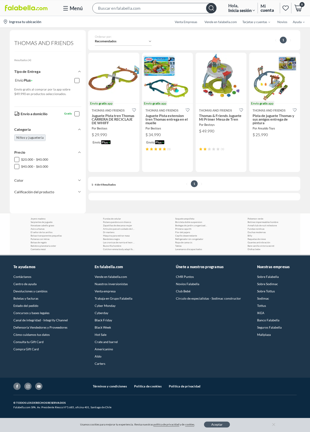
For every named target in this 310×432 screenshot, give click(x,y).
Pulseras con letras (40, 239)
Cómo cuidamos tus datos (31, 335)
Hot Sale (100, 335)
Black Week (103, 327)
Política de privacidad (184, 386)
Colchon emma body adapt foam (119, 249)
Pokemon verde (255, 218)
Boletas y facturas (25, 298)
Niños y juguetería (30, 137)
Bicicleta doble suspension (188, 222)
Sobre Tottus (266, 291)
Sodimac (263, 298)
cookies (189, 424)
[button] (154, 8)
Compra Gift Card (26, 349)
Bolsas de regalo (39, 242)
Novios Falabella (187, 284)
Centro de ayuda (25, 284)
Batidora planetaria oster (43, 245)
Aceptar (217, 424)
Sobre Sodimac (267, 284)
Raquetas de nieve (257, 239)
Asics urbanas (37, 228)
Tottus (261, 306)
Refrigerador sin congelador (189, 239)
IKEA (260, 313)
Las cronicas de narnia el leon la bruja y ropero (119, 242)
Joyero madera (38, 218)
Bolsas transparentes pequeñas (46, 235)
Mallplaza (264, 335)
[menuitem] (253, 21)
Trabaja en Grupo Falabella (113, 298)
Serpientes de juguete (41, 222)
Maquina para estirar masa (116, 235)
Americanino (104, 349)
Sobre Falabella (268, 277)
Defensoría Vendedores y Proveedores (40, 327)
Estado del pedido (25, 306)
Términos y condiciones (110, 386)
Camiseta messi (38, 249)
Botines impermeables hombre (263, 222)
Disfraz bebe (254, 249)
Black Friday (103, 320)
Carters (100, 363)
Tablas (178, 245)
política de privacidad (166, 424)
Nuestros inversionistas (111, 284)
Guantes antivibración (259, 242)
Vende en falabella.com (111, 277)
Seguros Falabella (269, 327)
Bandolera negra (111, 239)
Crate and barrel (106, 342)
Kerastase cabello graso (42, 225)
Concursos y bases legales (31, 313)
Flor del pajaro (182, 232)
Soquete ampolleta (184, 218)
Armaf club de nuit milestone (262, 225)
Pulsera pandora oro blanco (117, 222)
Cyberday (101, 313)
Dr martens (108, 232)
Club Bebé (183, 291)
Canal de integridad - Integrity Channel (40, 320)
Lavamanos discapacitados (188, 249)
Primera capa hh (183, 228)
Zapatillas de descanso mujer (117, 225)
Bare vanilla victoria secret (261, 245)
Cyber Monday (105, 306)
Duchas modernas (257, 232)
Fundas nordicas (256, 228)
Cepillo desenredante (186, 235)
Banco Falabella (268, 320)
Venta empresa (105, 291)
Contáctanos (22, 277)
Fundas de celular (112, 218)
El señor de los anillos (41, 232)
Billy (250, 235)
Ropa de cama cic (183, 242)
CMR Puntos (185, 277)
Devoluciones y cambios (30, 291)
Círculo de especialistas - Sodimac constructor (208, 298)
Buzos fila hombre (112, 245)
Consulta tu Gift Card (28, 342)
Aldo (98, 356)
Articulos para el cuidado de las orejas (119, 228)
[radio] (147, 149)
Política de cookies (148, 386)
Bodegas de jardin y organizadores (191, 225)
